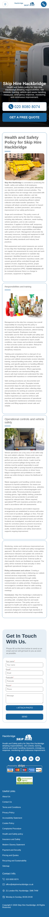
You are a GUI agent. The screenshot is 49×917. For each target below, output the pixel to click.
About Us (6, 797)
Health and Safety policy (12, 834)
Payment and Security (11, 850)
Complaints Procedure (11, 829)
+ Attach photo (24, 708)
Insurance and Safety (11, 839)
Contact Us (7, 802)
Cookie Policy (8, 823)
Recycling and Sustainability (14, 861)
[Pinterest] (37, 758)
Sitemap (5, 866)
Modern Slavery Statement (13, 845)
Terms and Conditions (11, 807)
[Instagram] (24, 758)
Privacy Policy (8, 813)
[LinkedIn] (31, 758)
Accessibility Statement (12, 818)
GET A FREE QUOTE (24, 117)
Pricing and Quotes (10, 855)
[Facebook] (11, 758)
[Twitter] (18, 758)
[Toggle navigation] (5, 4)
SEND (24, 717)
